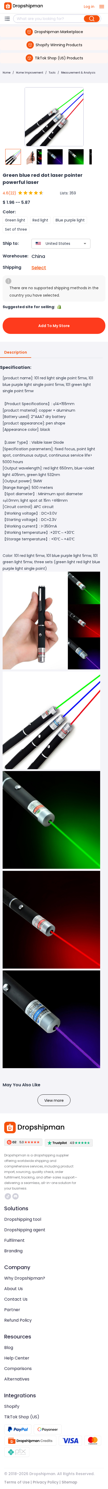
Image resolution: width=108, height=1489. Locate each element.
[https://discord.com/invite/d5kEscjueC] (15, 1196)
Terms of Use (17, 1482)
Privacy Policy (45, 1482)
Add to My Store (54, 325)
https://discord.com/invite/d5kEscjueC (16, 1196)
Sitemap (69, 1482)
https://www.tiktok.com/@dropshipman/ (8, 1196)
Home (6, 73)
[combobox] (53, 243)
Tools (52, 73)
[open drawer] (101, 6)
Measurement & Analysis (78, 73)
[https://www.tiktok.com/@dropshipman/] (8, 1196)
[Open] (85, 243)
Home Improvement (29, 73)
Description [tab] (15, 352)
